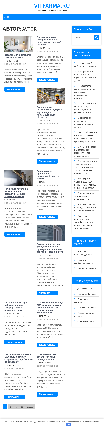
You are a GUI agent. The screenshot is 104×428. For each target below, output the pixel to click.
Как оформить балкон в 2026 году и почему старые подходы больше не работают (18, 358)
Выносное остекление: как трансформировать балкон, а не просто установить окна (83, 222)
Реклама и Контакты (86, 268)
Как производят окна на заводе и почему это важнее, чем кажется (85, 207)
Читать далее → (15, 89)
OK (68, 425)
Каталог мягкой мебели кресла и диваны (17, 56)
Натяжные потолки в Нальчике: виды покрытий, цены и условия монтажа (16, 192)
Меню (6, 17)
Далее (30, 407)
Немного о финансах (87, 294)
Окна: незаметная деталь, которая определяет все (46, 357)
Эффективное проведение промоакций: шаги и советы (48, 175)
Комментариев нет (15, 64)
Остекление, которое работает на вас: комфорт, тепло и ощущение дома (16, 306)
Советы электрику (85, 321)
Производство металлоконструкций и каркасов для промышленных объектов (49, 112)
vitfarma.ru (52, 5)
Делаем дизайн (84, 288)
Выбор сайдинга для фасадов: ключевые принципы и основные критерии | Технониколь (50, 248)
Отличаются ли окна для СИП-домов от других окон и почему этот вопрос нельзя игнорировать (50, 307)
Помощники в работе (20, 39)
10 (22, 407)
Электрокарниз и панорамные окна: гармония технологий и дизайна (50, 41)
